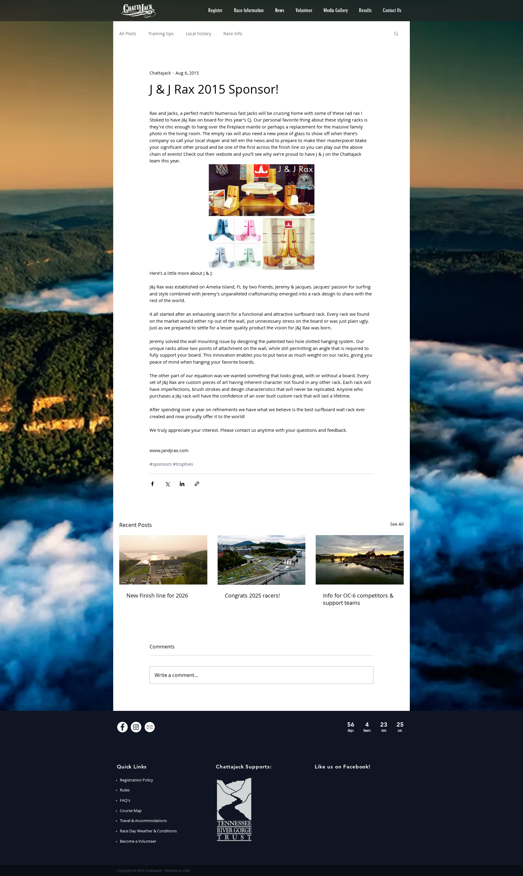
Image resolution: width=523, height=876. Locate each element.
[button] (215, 10)
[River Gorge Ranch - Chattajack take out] (163, 560)
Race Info (232, 33)
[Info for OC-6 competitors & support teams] (360, 560)
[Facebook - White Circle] (122, 727)
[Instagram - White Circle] (136, 727)
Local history (198, 33)
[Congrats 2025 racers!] (262, 560)
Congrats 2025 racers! (252, 595)
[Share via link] (197, 484)
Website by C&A (177, 870)
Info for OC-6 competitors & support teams (358, 599)
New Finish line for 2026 (157, 595)
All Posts (127, 33)
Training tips (161, 33)
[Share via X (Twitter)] (167, 484)
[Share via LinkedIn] (182, 484)
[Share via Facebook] (152, 484)
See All (397, 524)
